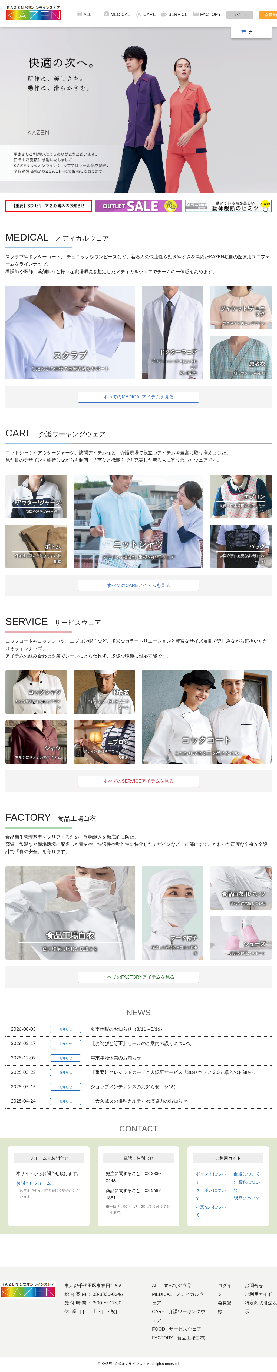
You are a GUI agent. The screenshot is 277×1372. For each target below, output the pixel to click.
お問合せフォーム (33, 1183)
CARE (149, 14)
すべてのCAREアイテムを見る (138, 585)
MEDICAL (120, 14)
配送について (247, 1173)
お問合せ (254, 1285)
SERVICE (178, 14)
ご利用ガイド (258, 1294)
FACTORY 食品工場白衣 (178, 1337)
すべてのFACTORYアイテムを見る (138, 977)
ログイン (240, 15)
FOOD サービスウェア (176, 1329)
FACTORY (210, 14)
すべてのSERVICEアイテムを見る (138, 781)
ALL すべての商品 (172, 1285)
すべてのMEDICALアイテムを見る (138, 396)
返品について (247, 1198)
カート (255, 32)
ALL (87, 14)
